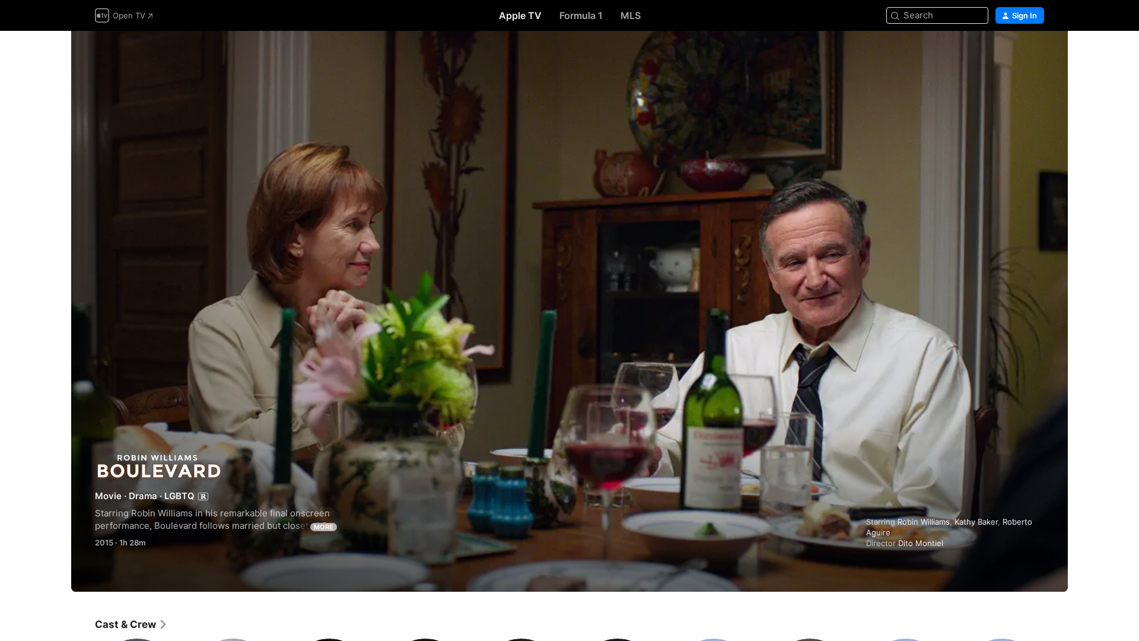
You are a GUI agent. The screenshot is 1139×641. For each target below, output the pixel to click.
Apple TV (520, 15)
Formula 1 (581, 15)
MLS (631, 15)
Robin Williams (924, 521)
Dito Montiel (920, 543)
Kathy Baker (976, 521)
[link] (131, 624)
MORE (323, 527)
